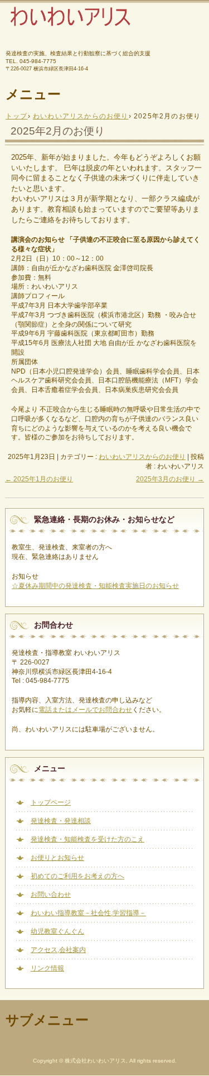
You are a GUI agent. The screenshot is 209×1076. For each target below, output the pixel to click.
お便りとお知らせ (57, 858)
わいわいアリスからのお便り (142, 457)
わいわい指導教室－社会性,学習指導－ (88, 913)
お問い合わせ (51, 894)
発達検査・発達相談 (61, 821)
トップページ (51, 802)
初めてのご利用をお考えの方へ (77, 876)
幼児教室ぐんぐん (57, 931)
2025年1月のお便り (39, 479)
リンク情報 (47, 968)
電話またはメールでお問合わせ (85, 710)
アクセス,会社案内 (58, 950)
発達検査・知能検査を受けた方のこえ (87, 839)
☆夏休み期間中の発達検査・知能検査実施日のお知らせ (95, 586)
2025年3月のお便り (170, 479)
